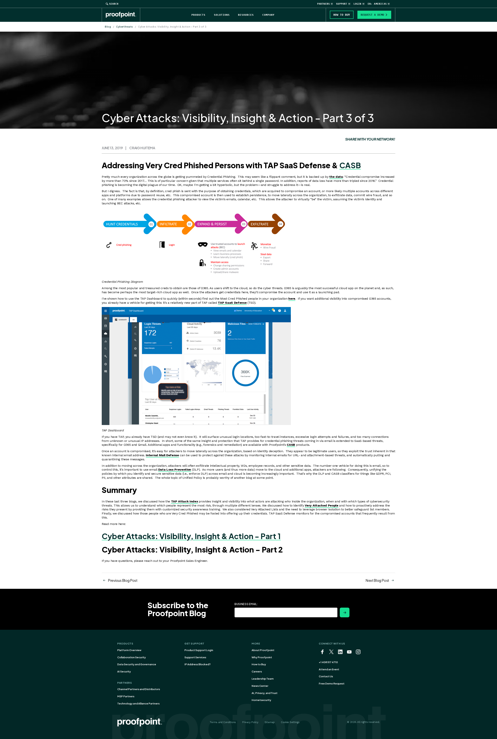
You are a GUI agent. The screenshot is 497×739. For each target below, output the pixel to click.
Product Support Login (198, 650)
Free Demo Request (331, 683)
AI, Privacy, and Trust (264, 693)
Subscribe (344, 612)
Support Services (195, 657)
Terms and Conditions (223, 722)
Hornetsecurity (261, 700)
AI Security (124, 671)
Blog (108, 26)
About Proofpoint (263, 650)
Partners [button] (323, 4)
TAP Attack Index (184, 501)
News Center (260, 685)
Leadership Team (263, 678)
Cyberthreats (124, 26)
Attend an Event (329, 669)
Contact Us (326, 676)
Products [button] (198, 14)
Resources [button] (246, 14)
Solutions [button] (222, 14)
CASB (350, 165)
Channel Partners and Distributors (138, 689)
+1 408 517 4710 (328, 662)
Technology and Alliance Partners (138, 703)
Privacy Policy (250, 722)
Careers (257, 671)
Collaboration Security (131, 657)
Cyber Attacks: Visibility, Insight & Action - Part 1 (191, 536)
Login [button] (357, 4)
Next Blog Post (377, 580)
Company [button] (268, 14)
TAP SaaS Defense (232, 302)
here (291, 298)
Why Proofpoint (262, 657)
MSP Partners (125, 696)
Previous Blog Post (122, 580)
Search (113, 4)
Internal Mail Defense (162, 455)
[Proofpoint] (123, 15)
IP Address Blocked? (197, 664)
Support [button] (341, 4)
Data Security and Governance (136, 664)
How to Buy (259, 664)
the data (336, 177)
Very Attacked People (321, 505)
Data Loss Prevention (174, 469)
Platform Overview (129, 650)
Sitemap (270, 722)
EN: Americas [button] (377, 4)
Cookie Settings (290, 722)
